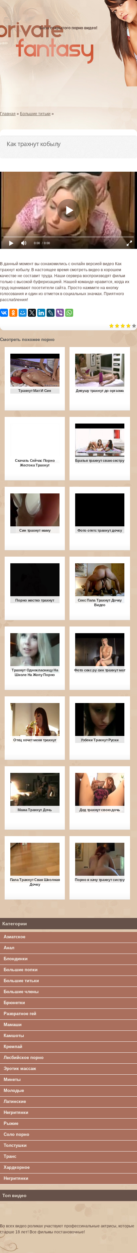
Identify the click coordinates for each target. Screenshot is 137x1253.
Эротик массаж (20, 1068)
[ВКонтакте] (4, 313)
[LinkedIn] (41, 313)
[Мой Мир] (23, 313)
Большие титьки (21, 980)
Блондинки (16, 958)
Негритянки (16, 1112)
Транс (10, 1156)
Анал (9, 947)
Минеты (12, 1079)
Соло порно (16, 1134)
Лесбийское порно (24, 1057)
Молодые (14, 1090)
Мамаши (13, 1024)
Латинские (15, 1101)
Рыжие (11, 1123)
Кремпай (13, 1046)
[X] (32, 313)
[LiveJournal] (51, 313)
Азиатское (14, 936)
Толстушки (15, 1145)
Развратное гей (20, 1013)
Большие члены (21, 991)
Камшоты (14, 1035)
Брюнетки (14, 1002)
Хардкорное (17, 1167)
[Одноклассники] (13, 313)
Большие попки (21, 969)
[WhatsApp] (69, 313)
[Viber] (60, 313)
